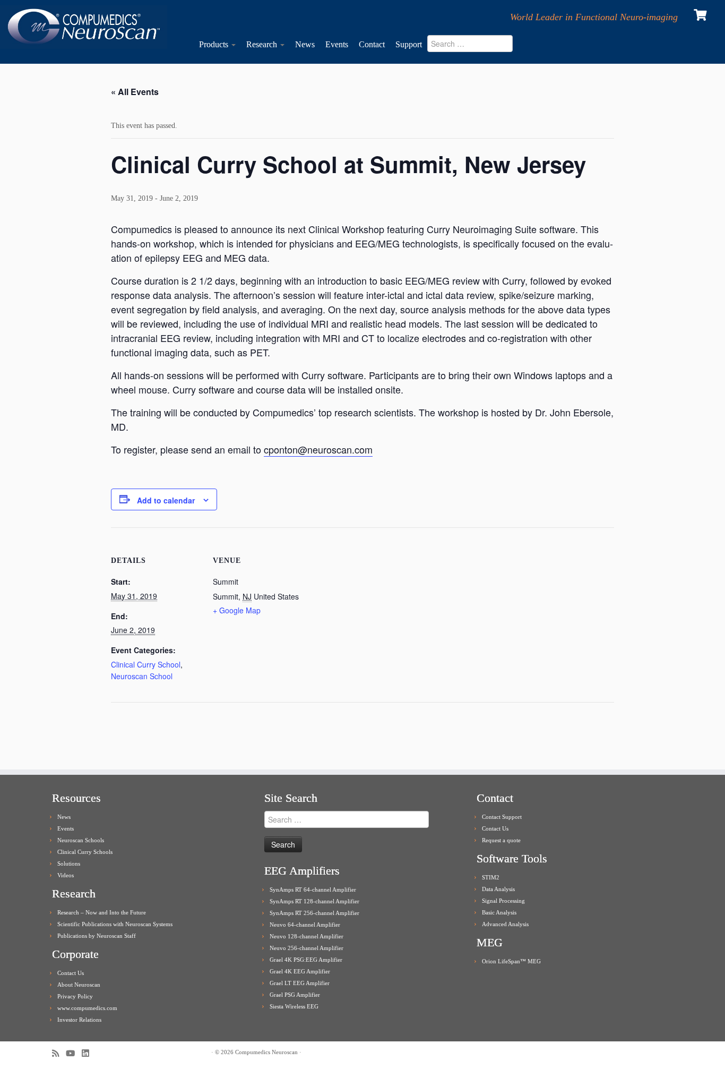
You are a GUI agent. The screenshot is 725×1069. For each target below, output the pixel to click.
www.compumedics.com (87, 1008)
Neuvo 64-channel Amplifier (305, 924)
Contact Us (70, 973)
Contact (372, 44)
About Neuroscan (78, 984)
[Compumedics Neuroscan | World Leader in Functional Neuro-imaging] (83, 27)
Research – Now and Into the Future (101, 912)
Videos (65, 875)
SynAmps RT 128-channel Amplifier (314, 901)
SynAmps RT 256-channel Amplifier (314, 913)
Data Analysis (498, 889)
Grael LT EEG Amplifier (300, 983)
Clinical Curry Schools (85, 852)
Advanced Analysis (505, 924)
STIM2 (490, 877)
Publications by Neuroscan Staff (96, 936)
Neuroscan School (141, 676)
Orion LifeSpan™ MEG (511, 961)
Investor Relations (79, 1019)
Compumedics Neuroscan (266, 1052)
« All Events (135, 91)
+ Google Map (237, 610)
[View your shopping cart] (701, 14)
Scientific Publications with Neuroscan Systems (114, 924)
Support (408, 44)
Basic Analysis (499, 912)
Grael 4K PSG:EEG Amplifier (306, 959)
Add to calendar (166, 500)
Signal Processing (503, 900)
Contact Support (502, 817)
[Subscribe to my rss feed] (59, 1053)
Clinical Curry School (145, 664)
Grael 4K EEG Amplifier (300, 971)
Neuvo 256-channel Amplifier (306, 948)
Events (336, 44)
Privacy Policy (75, 996)
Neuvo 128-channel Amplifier (306, 936)
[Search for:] (475, 46)
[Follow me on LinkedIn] (89, 1053)
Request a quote (501, 840)
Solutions (68, 863)
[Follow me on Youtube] (74, 1053)
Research (262, 44)
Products (214, 44)
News (305, 44)
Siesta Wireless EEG (294, 1006)
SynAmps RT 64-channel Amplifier (313, 889)
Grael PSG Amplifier (295, 994)
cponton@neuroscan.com (318, 449)
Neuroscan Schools (80, 840)
